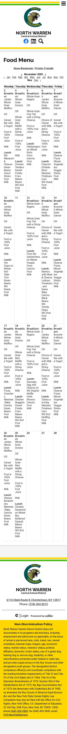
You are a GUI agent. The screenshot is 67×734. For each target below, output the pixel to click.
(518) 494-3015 (38, 604)
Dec (36, 80)
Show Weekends (23, 68)
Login (21, 616)
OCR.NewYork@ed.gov (15, 714)
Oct (61, 77)
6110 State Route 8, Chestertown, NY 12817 (34, 600)
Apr (26, 77)
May (32, 77)
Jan (8, 77)
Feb (14, 77)
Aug (49, 77)
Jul (43, 77)
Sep (55, 77)
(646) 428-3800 (19, 711)
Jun (38, 77)
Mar (20, 77)
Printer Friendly (44, 68)
